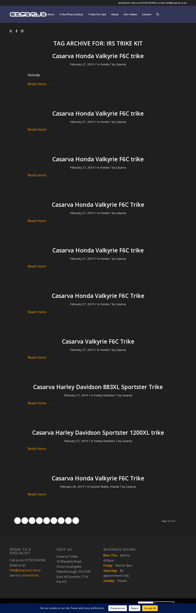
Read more (37, 83)
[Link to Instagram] (22, 31)
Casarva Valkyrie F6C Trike (98, 341)
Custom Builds (99, 486)
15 (39, 520)
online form (29, 575)
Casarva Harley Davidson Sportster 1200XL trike (98, 432)
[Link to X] (11, 31)
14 (32, 520)
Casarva (121, 64)
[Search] (157, 14)
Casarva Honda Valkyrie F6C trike (98, 56)
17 (54, 520)
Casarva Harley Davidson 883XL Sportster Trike (98, 387)
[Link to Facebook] (16, 31)
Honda (104, 64)
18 (61, 520)
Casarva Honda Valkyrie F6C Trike (98, 204)
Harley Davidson (104, 395)
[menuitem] (16, 14)
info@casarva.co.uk (23, 570)
